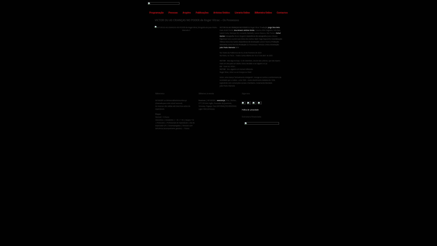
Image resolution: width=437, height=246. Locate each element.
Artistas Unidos (221, 12)
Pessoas (173, 12)
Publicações (202, 12)
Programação (156, 12)
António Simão (249, 30)
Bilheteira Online (263, 12)
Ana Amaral (238, 30)
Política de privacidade (250, 110)
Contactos (282, 12)
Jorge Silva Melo (274, 27)
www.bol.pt (221, 100)
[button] (286, 4)
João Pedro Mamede (227, 47)
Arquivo (187, 12)
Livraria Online (242, 12)
